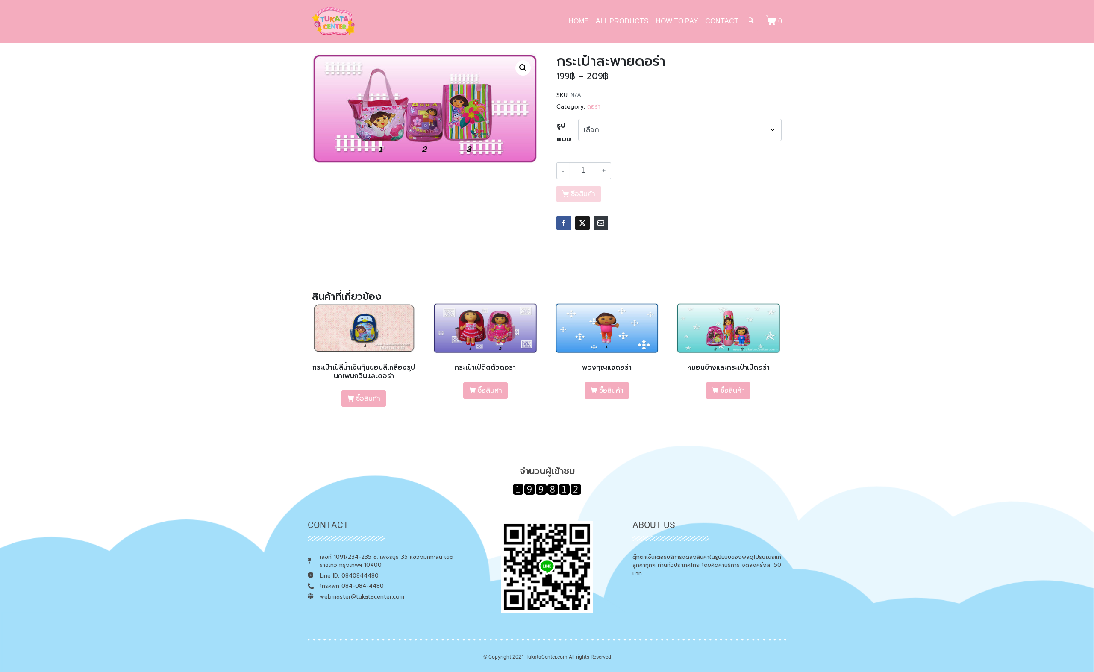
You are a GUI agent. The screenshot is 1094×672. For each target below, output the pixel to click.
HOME (578, 21)
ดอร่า (593, 106)
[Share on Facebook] (563, 223)
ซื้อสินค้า (368, 398)
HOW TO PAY (677, 21)
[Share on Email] (601, 223)
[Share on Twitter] (582, 223)
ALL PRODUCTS (622, 21)
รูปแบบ (564, 132)
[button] (523, 68)
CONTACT (721, 21)
